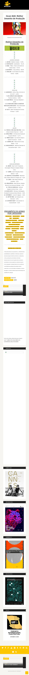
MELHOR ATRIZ (16, 218)
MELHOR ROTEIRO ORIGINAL (17, 222)
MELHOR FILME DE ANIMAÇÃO (19, 237)
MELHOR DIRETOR (16, 216)
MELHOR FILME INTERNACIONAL (12, 239)
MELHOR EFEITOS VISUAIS (18, 235)
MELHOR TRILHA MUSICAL (19, 232)
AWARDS (15, 280)
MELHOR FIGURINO (15, 228)
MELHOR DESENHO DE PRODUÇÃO (12, 226)
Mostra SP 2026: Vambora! (11, 664)
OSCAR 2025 (13, 277)
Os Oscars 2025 (8, 292)
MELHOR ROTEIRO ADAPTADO (14, 224)
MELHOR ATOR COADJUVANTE (11, 220)
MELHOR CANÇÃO (8, 237)
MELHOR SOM (8, 235)
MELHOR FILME (8, 216)
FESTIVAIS (6, 658)
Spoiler (6, 290)
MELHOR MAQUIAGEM (9, 232)
